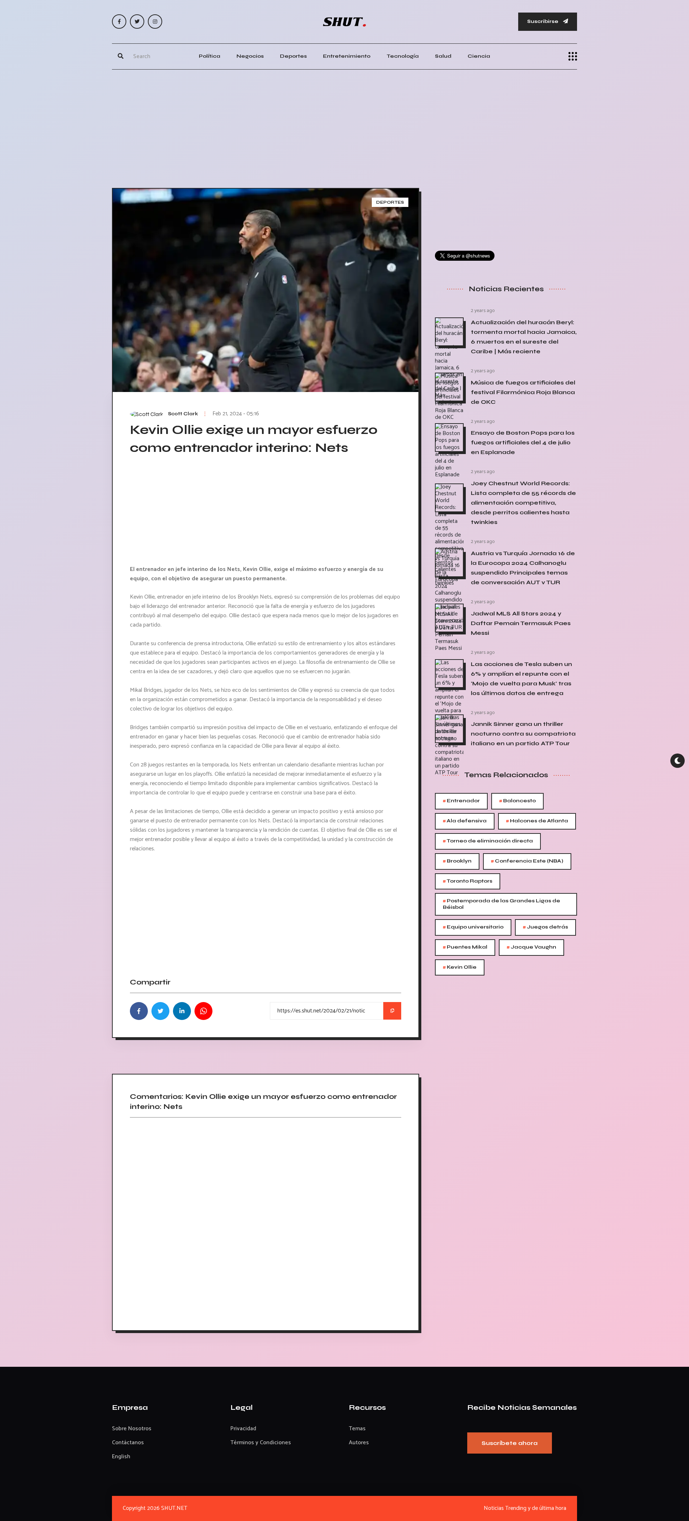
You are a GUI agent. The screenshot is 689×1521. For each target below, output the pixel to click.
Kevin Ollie (460, 967)
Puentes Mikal (465, 947)
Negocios (250, 56)
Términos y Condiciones (260, 1442)
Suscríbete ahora (510, 1443)
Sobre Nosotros (131, 1428)
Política (209, 56)
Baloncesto (517, 801)
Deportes (293, 56)
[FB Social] (119, 21)
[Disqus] (265, 1221)
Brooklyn (457, 861)
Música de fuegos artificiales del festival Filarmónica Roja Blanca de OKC (523, 392)
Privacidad (243, 1428)
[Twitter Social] (137, 21)
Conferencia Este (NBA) (527, 861)
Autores (359, 1442)
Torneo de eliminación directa (488, 841)
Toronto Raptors (467, 881)
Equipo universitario (473, 927)
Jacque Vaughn (531, 947)
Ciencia (479, 56)
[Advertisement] (344, 127)
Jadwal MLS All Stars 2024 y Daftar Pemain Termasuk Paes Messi (521, 623)
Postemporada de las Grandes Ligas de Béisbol (501, 903)
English (121, 1456)
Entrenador (461, 801)
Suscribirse (543, 21)
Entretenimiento (346, 56)
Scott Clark (183, 414)
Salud (443, 56)
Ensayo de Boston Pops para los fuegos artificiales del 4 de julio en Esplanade (523, 442)
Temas (357, 1428)
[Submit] (120, 56)
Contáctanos (128, 1442)
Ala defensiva (465, 821)
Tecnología (402, 56)
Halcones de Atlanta (537, 821)
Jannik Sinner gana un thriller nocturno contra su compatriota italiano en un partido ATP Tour (523, 734)
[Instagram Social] (155, 21)
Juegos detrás (545, 927)
